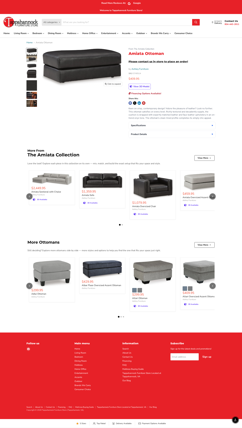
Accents (126, 33)
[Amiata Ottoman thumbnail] (31, 51)
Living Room (20, 33)
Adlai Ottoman (38, 293)
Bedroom (37, 33)
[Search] (196, 22)
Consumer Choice (183, 33)
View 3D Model (141, 86)
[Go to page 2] (122, 224)
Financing (127, 361)
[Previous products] (29, 196)
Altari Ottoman (139, 298)
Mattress (72, 33)
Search (125, 348)
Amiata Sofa (88, 195)
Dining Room (55, 33)
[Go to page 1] (120, 225)
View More (203, 158)
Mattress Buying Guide (133, 369)
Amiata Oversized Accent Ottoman (200, 197)
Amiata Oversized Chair (144, 206)
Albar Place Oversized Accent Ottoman (101, 285)
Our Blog (126, 380)
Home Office (89, 33)
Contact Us (127, 356)
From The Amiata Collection (141, 49)
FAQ (124, 365)
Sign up (206, 356)
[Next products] (213, 196)
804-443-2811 (232, 24)
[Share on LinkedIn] (139, 103)
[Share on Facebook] (130, 103)
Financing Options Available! (146, 93)
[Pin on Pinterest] (143, 103)
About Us (126, 352)
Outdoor (141, 33)
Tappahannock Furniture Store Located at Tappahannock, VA (121, 407)
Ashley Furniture (140, 69)
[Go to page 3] (123, 316)
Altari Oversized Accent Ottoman (199, 296)
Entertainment (109, 33)
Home (7, 33)
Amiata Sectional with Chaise (46, 191)
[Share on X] (134, 103)
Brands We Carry (160, 33)
